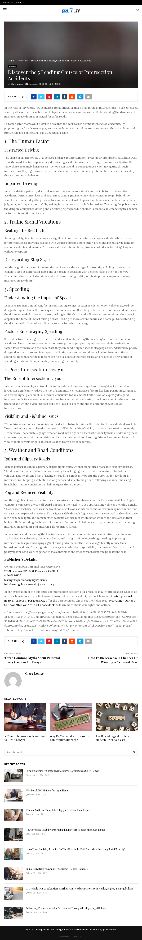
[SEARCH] (134, 752)
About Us (20, 2)
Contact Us (7, 2)
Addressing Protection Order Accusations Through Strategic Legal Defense (66, 908)
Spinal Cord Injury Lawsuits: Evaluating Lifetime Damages (57, 869)
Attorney (12, 66)
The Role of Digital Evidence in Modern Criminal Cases (115, 738)
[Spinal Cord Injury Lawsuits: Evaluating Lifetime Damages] (13, 873)
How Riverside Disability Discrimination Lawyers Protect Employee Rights (65, 829)
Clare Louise (17, 84)
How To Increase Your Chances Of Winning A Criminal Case (113, 660)
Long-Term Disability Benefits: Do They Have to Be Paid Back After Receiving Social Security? (76, 849)
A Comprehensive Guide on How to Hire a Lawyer (24, 738)
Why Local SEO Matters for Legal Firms (47, 790)
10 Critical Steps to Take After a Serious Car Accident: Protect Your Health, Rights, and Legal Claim (79, 888)
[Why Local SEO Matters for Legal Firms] (13, 795)
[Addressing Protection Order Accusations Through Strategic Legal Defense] (13, 913)
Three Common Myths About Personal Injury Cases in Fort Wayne (32, 660)
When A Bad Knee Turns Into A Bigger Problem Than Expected (59, 810)
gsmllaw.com (109, 929)
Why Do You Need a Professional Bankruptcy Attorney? (70, 738)
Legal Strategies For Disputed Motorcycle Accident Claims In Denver (63, 771)
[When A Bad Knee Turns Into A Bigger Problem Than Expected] (13, 815)
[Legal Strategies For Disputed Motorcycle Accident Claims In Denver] (13, 775)
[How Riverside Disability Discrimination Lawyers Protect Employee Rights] (13, 834)
